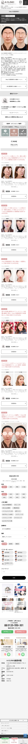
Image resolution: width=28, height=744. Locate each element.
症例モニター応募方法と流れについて (14, 117)
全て (4, 487)
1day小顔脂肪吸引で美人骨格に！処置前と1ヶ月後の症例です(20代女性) (14, 262)
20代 (17, 494)
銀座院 (10, 543)
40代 (4, 497)
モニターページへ (14, 112)
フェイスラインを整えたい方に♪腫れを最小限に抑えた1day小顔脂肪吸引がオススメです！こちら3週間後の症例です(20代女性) (14, 157)
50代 (11, 497)
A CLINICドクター (10, 16)
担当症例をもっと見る (15, 101)
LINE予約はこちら (7, 631)
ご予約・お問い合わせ (5, 725)
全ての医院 (4, 543)
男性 (17, 487)
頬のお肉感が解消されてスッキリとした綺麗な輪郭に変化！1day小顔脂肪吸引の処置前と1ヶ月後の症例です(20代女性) (14, 313)
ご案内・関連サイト (5, 730)
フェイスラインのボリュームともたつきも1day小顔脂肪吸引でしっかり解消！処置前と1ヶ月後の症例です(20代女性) (14, 365)
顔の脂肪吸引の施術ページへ (14, 86)
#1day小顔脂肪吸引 (5, 162)
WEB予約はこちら (21, 631)
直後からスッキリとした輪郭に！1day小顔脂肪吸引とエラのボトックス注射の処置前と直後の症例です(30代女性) (14, 416)
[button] (2, 435)
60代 (17, 497)
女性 (11, 487)
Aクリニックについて (5, 723)
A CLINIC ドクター (15, 191)
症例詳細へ (14, 196)
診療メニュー (3, 733)
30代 (24, 494)
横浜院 (17, 543)
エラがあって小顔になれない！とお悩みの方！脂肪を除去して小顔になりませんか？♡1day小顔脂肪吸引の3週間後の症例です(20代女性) (14, 210)
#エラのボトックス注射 (14, 421)
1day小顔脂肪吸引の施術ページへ (14, 79)
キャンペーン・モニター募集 (6, 728)
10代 (11, 494)
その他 (23, 487)
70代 (24, 497)
